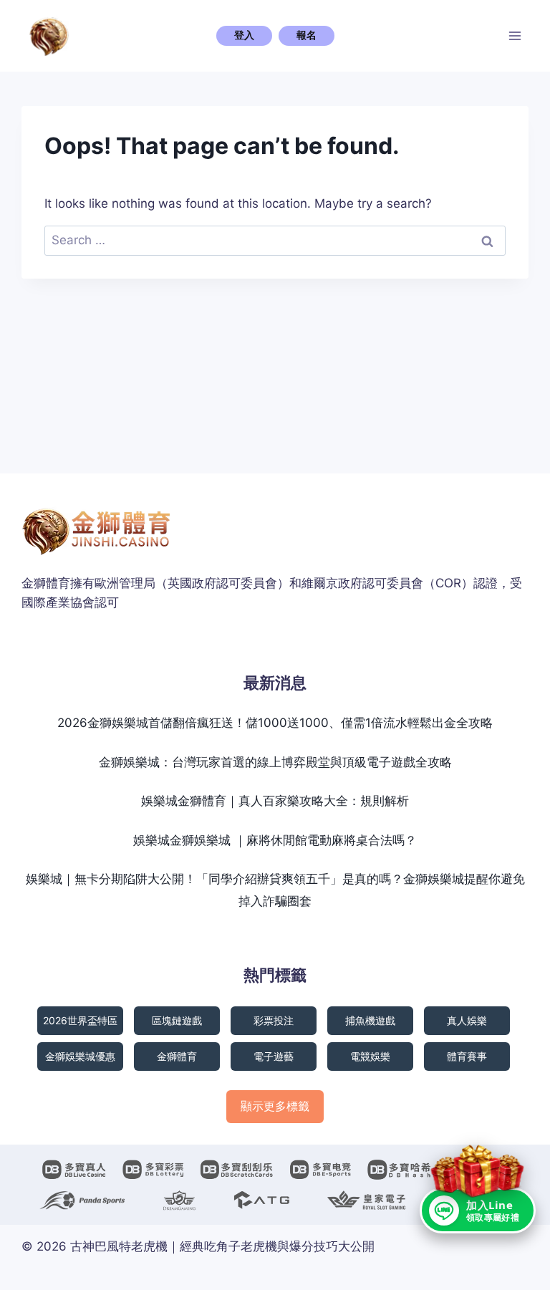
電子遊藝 (274, 1056)
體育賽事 (467, 1056)
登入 (244, 35)
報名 (306, 35)
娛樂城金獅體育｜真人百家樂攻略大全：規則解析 (275, 801)
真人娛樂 (467, 1020)
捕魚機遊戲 (370, 1020)
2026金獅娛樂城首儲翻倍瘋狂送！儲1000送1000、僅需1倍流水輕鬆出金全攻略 (275, 723)
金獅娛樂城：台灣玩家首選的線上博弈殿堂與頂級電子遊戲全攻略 (275, 762)
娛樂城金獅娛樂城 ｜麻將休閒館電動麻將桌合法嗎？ (275, 840)
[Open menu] (515, 35)
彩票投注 (274, 1020)
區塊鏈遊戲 (177, 1020)
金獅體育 (177, 1056)
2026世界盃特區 (80, 1020)
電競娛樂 (370, 1056)
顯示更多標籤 (275, 1106)
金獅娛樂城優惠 (80, 1056)
